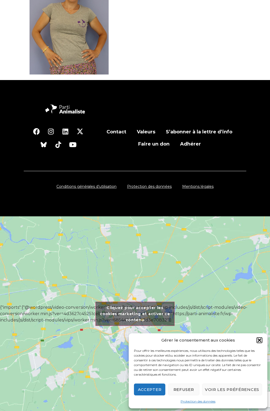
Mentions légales (198, 186)
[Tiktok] (58, 144)
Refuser (183, 389)
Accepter (150, 389)
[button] (259, 340)
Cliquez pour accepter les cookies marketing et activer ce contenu (135, 313)
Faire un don (154, 144)
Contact (116, 132)
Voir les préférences (232, 389)
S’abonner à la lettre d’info (199, 132)
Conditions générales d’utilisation (86, 186)
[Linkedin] (65, 131)
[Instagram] (50, 131)
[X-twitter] (79, 131)
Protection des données (198, 401)
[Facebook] (36, 131)
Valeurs (146, 132)
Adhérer (190, 144)
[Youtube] (72, 144)
